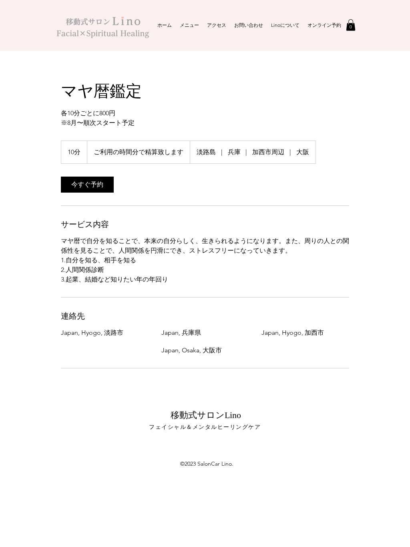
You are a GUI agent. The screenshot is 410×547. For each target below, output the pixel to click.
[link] (87, 185)
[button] (351, 25)
